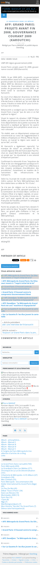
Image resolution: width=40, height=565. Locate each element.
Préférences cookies (31, 562)
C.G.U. (34, 560)
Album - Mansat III (8, 444)
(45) (18, 485)
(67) (19, 475)
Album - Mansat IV (8, 446)
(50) (17, 482)
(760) (16, 464)
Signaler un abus (24, 560)
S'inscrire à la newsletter (10, 266)
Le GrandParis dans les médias (20, 21)
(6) (12, 508)
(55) (8, 479)
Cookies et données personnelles (12, 562)
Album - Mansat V (8, 449)
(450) (10, 466)
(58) (7, 477)
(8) (5, 499)
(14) (10, 493)
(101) (18, 471)
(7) (4, 502)
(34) (12, 490)
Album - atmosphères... (11, 440)
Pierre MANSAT (20, 419)
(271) (16, 468)
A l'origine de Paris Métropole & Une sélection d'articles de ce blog (16, 452)
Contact (14, 560)
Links (3, 455)
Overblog (33, 554)
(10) (6, 497)
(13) (10, 495)
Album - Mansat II (8, 442)
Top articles (5, 560)
